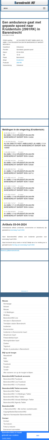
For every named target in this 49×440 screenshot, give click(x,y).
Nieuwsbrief (7, 355)
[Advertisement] (29, 15)
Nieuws (6, 309)
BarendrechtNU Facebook (12, 379)
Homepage (7, 304)
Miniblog (6, 315)
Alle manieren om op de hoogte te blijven (18, 372)
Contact (6, 421)
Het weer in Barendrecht (12, 321)
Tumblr (5, 369)
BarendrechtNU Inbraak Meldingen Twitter (18, 399)
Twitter (5, 361)
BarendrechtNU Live (10, 318)
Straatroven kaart (9, 335)
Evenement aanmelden (11, 429)
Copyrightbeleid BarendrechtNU (14, 412)
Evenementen (8, 329)
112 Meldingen (8, 312)
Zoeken (6, 343)
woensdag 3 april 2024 (17, 230)
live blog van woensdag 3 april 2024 (23, 245)
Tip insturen (7, 424)
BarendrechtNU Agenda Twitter (14, 402)
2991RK (19, 62)
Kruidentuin (20, 60)
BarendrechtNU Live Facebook (14, 382)
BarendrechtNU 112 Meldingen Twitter (17, 394)
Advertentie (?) (24, 291)
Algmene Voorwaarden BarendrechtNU (17, 414)
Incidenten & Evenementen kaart (15, 332)
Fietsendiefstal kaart (10, 338)
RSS (5, 358)
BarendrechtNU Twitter (11, 391)
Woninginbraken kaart (11, 340)
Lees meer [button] (6, 438)
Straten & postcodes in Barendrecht (16, 349)
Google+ (6, 367)
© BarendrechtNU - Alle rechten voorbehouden (20, 409)
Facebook (7, 364)
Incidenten (7, 326)
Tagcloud (6, 346)
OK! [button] (37, 435)
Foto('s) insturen (9, 426)
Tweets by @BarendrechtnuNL (10, 250)
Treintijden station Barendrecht (14, 323)
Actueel (6, 306)
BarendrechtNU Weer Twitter (13, 397)
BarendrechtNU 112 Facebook (14, 384)
